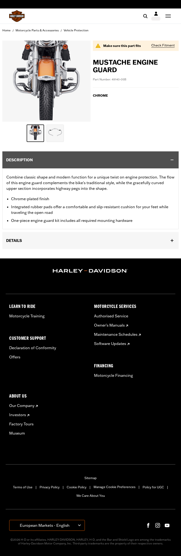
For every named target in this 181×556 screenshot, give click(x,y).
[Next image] (81, 81)
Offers (14, 357)
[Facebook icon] (148, 525)
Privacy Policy (50, 487)
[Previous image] (11, 81)
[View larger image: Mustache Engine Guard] (46, 80)
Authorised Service (111, 316)
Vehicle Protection (76, 30)
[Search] (145, 16)
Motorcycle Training (27, 316)
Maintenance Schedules (115, 334)
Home (6, 30)
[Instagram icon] (157, 525)
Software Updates (110, 343)
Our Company (21, 405)
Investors (17, 414)
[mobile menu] (167, 16)
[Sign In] (155, 16)
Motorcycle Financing (113, 375)
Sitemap (90, 478)
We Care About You (90, 496)
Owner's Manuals (109, 325)
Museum (17, 433)
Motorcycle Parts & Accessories (37, 30)
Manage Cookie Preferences (115, 487)
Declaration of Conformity (32, 347)
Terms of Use (23, 487)
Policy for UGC (153, 487)
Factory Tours (21, 424)
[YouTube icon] (167, 525)
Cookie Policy (76, 487)
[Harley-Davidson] (90, 271)
